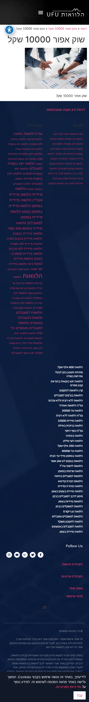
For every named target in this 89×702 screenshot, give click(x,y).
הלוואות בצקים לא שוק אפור (67, 461)
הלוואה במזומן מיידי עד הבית (66, 456)
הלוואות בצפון (35, 293)
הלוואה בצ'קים (34, 139)
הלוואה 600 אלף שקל (70, 367)
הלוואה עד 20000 (59, 158)
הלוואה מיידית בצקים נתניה (24, 238)
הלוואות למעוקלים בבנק (69, 506)
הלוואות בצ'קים (56, 163)
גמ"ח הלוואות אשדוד (71, 405)
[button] (41, 12)
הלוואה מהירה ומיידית (70, 486)
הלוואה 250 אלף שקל (70, 446)
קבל (79, 695)
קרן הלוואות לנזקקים (58, 183)
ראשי (83, 28)
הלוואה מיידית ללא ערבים (25, 249)
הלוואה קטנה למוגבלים (18, 269)
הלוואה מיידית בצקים (27, 233)
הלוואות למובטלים (22, 308)
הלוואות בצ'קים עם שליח (23, 288)
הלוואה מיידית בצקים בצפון (67, 491)
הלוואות (32, 275)
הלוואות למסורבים (33, 338)
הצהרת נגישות (72, 564)
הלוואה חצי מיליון (73, 441)
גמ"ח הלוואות (76, 134)
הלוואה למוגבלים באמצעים (67, 526)
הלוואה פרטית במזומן (70, 471)
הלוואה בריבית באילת (70, 425)
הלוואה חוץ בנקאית (73, 144)
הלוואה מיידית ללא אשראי (26, 243)
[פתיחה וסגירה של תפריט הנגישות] (9, 30)
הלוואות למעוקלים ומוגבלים (67, 516)
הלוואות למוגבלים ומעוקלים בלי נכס (26, 328)
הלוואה (18, 134)
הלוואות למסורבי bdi (25, 333)
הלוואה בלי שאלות (74, 139)
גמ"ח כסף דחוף (61, 134)
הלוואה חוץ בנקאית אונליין (28, 148)
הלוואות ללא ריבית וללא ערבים (65, 400)
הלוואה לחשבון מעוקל (70, 521)
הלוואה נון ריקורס (73, 511)
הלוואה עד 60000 (74, 163)
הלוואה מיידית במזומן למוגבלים (26, 217)
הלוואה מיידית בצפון (71, 531)
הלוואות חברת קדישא (70, 481)
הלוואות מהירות (15, 338)
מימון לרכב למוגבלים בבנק (68, 496)
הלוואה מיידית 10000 (70, 420)
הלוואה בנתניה (56, 139)
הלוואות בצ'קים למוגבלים (70, 168)
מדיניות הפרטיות (68, 687)
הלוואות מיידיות (32, 343)
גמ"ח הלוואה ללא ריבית (69, 415)
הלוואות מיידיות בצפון (70, 501)
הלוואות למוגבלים (29, 312)
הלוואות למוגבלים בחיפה (68, 476)
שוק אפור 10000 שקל (62, 28)
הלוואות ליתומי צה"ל (71, 466)
